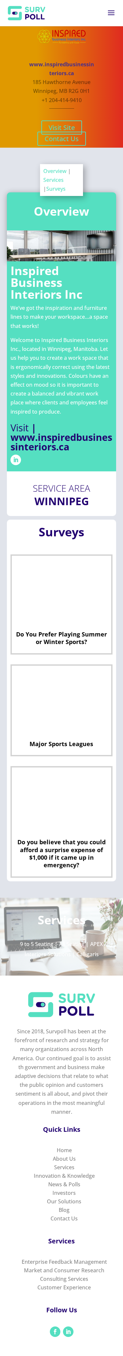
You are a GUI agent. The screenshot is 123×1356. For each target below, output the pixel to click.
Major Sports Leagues (61, 744)
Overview (55, 171)
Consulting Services (64, 1278)
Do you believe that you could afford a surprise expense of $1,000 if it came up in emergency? (61, 853)
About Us (64, 1158)
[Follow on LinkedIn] (15, 460)
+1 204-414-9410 (62, 100)
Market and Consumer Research (64, 1270)
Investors (64, 1192)
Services (53, 179)
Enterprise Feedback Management (64, 1261)
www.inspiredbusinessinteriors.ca (61, 442)
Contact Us (62, 138)
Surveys (56, 188)
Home (64, 1150)
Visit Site (62, 127)
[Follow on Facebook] (55, 1331)
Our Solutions (64, 1201)
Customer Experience (64, 1287)
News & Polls (64, 1184)
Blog (64, 1210)
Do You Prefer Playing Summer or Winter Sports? (61, 638)
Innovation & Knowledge (64, 1175)
